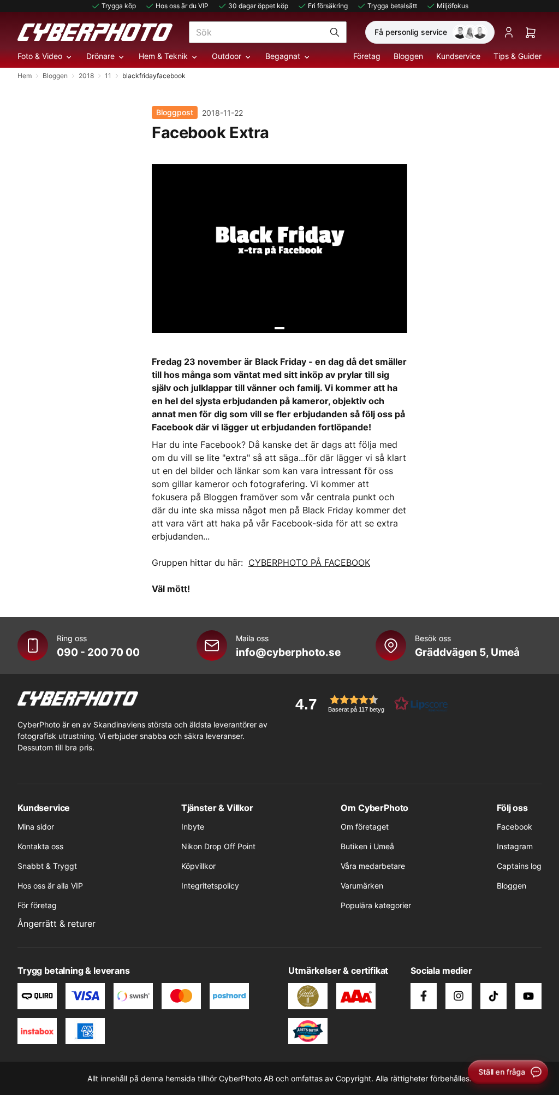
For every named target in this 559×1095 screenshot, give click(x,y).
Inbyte (192, 826)
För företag (37, 905)
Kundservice (458, 56)
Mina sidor (35, 826)
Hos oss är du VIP (182, 6)
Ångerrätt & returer (56, 923)
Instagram (515, 846)
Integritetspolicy (210, 885)
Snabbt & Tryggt (47, 866)
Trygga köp (119, 6)
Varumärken (362, 885)
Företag (366, 56)
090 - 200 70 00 (98, 652)
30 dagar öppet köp (258, 6)
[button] (368, 703)
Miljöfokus (452, 6)
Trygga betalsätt (392, 6)
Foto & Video (39, 56)
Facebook (514, 826)
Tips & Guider (517, 56)
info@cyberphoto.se (288, 652)
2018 (86, 76)
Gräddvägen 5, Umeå (467, 652)
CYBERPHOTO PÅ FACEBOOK (309, 562)
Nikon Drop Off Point (218, 846)
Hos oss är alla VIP (50, 885)
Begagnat (282, 56)
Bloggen (408, 56)
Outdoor (226, 56)
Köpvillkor (198, 866)
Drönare (100, 56)
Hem (24, 76)
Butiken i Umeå (367, 846)
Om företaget (365, 826)
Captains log (519, 866)
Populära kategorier (376, 905)
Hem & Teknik (163, 56)
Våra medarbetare (373, 866)
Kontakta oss (40, 846)
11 (108, 76)
